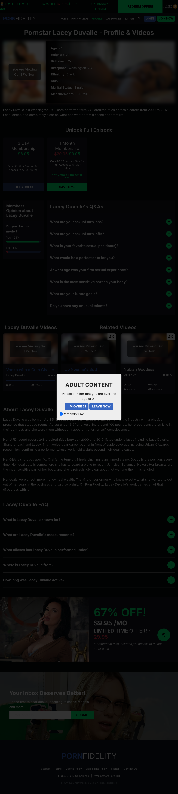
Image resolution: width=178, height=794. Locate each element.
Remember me (74, 414)
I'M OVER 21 (76, 406)
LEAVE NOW (101, 406)
